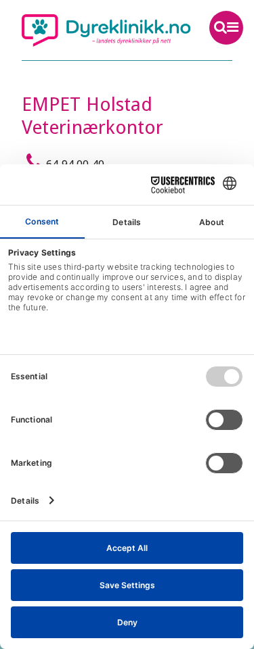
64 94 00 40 (75, 164)
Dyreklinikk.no (106, 30)
